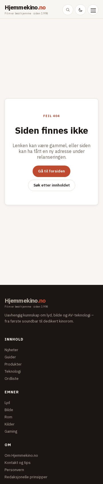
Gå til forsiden (51, 171)
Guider (10, 357)
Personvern (14, 469)
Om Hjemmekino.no (21, 455)
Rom (8, 417)
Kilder (10, 424)
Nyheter (11, 349)
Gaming (11, 431)
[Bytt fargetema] (80, 9)
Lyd (7, 402)
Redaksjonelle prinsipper (26, 477)
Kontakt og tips (18, 462)
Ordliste (12, 378)
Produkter (13, 364)
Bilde (9, 409)
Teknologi (13, 371)
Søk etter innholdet (51, 185)
